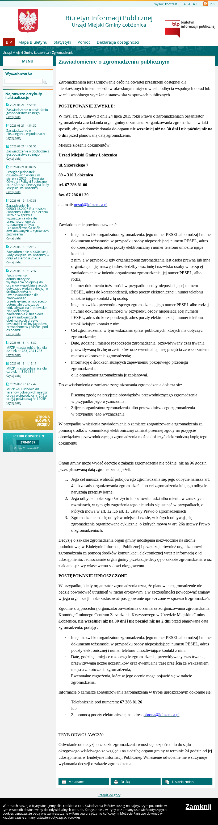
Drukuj (125, 782)
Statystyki (62, 42)
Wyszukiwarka (18, 73)
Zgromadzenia (63, 52)
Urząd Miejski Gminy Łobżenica (109, 24)
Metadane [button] (76, 782)
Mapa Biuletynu (32, 42)
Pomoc (84, 42)
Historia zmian (182, 782)
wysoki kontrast (165, 4)
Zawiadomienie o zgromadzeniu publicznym (114, 61)
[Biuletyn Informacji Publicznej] (190, 37)
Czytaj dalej (13, 117)
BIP (9, 42)
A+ (195, 3)
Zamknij (199, 806)
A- (184, 4)
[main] (135, 418)
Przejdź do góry (109, 795)
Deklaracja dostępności (118, 42)
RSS (212, 4)
